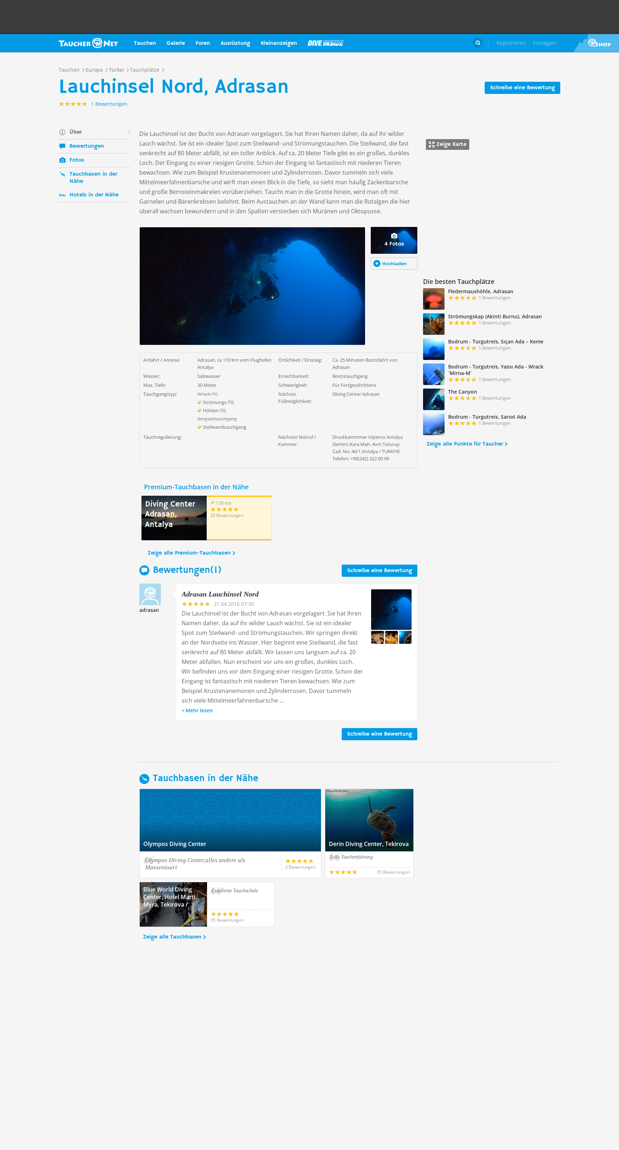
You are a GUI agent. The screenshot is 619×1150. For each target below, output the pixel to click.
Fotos (76, 160)
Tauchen (145, 43)
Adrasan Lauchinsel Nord (220, 594)
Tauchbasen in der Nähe (93, 178)
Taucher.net (88, 43)
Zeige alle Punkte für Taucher (465, 444)
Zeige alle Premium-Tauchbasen (189, 553)
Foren (203, 43)
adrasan (149, 610)
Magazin (325, 43)
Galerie (176, 43)
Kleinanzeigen (279, 43)
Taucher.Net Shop (596, 43)
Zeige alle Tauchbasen (172, 937)
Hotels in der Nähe (94, 195)
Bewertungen (86, 146)
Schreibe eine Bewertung (522, 87)
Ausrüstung (235, 43)
